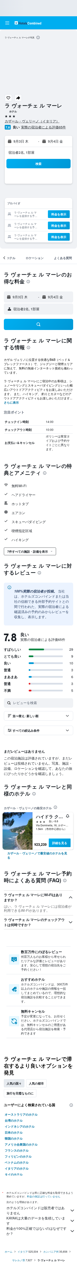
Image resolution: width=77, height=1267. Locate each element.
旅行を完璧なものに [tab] (20, 1093)
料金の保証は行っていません (43, 1196)
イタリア (23, 1251)
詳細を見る (59, 843)
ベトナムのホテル (17, 1162)
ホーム (8, 1251)
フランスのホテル (17, 1150)
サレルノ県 (18, 1260)
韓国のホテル (14, 1138)
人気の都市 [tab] (36, 1083)
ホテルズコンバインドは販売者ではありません (35, 1210)
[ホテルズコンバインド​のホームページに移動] (28, 22)
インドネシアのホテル (20, 1126)
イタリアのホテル (17, 1168)
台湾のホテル (14, 1120)
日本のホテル (14, 1132)
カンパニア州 (51, 1251)
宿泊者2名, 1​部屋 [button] (21, 152)
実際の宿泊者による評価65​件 (43, 127)
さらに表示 (11, 402)
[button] (7, 23)
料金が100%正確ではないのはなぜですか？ (36, 1231)
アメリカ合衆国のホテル (21, 1144)
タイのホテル (14, 1174)
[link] (38, 855)
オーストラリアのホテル (21, 1114)
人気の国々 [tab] (14, 1083)
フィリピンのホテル (18, 1156)
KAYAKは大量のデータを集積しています (35, 1221)
